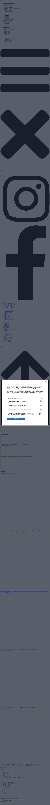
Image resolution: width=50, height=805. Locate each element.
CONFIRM (16, 418)
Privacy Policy (32, 423)
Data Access (25, 423)
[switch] (40, 401)
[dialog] (25, 402)
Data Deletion (18, 423)
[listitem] (25, 398)
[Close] (46, 382)
